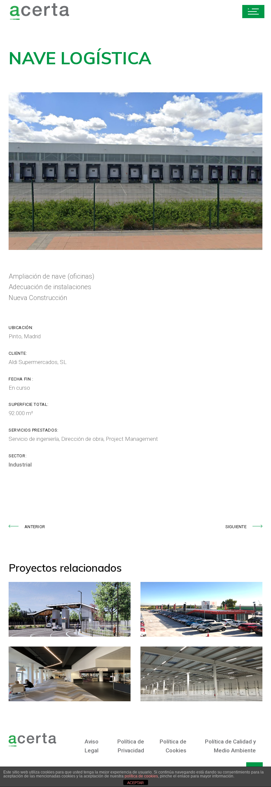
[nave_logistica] (135, 171)
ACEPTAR (135, 783)
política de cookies (141, 776)
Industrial (20, 464)
